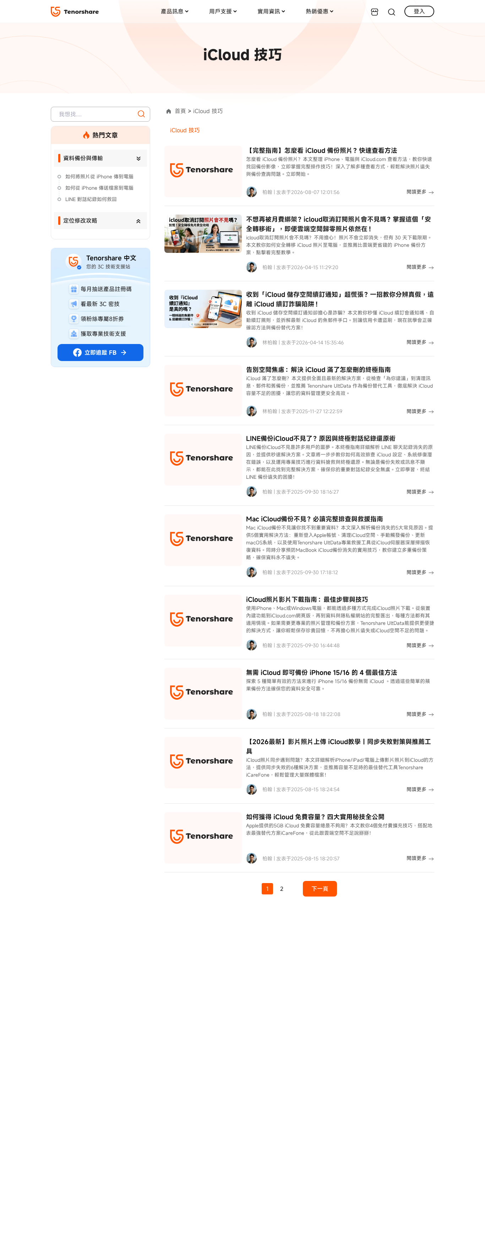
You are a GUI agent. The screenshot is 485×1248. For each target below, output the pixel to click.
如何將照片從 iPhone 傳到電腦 (99, 176)
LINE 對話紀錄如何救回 (91, 199)
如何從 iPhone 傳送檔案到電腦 (99, 187)
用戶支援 (220, 11)
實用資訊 (268, 11)
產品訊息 (172, 11)
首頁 (180, 111)
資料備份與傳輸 (83, 158)
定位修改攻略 (80, 220)
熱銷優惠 (317, 11)
